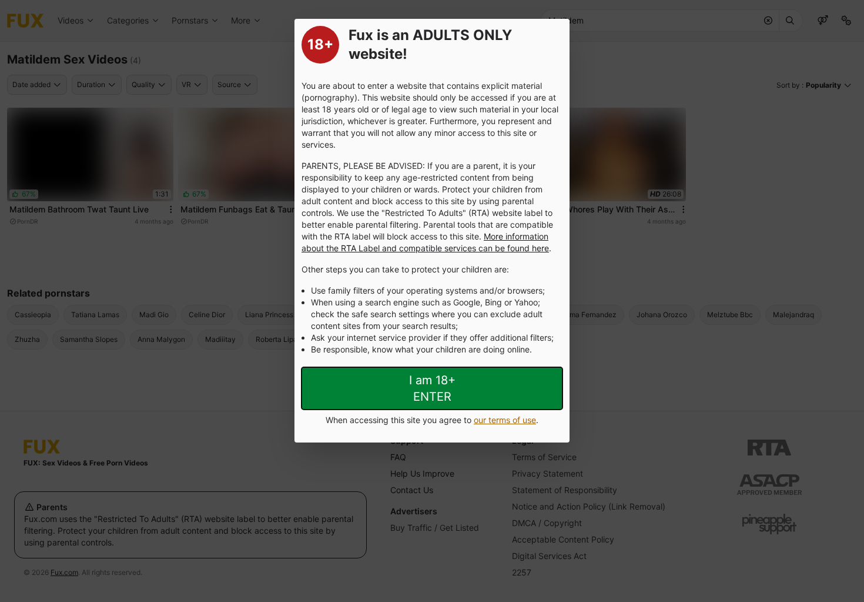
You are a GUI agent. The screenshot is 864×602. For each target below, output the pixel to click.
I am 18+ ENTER (432, 388)
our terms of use (505, 420)
